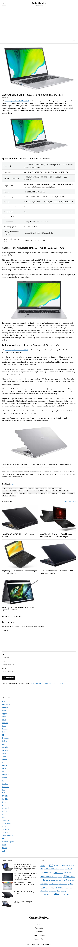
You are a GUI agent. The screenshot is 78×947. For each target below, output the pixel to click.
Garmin (5, 747)
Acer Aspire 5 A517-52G (9, 491)
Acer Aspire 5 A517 (41, 488)
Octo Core (55, 884)
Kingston (5, 774)
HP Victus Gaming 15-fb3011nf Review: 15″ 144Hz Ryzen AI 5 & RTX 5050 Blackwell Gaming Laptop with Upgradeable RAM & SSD (25, 867)
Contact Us (39, 928)
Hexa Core (45, 876)
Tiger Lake (43, 493)
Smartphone (6, 823)
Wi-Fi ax (12, 495)
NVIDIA (5, 796)
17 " (16, 488)
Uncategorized (7, 835)
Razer (4, 817)
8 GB (43, 865)
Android (5, 707)
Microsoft (5, 787)
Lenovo (5, 777)
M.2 (65, 880)
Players (65, 884)
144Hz (63, 865)
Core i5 (44, 872)
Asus (4, 717)
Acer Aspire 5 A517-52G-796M (16, 350)
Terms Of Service (39, 935)
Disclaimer (39, 932)
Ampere (62, 869)
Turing (63, 891)
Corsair (4, 729)
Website (4, 668)
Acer (3, 701)
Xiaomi (4, 848)
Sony (4, 826)
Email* (4, 661)
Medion (5, 784)
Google (4, 753)
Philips (4, 811)
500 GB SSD (23, 488)
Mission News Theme (33, 944)
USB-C (5, 495)
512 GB (31, 488)
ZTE (3, 851)
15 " (4, 488)
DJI (3, 735)
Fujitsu (4, 741)
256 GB (67, 865)
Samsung (5, 820)
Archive (39, 924)
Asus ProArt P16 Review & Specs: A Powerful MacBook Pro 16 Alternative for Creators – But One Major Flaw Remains (25, 876)
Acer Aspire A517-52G (37, 491)
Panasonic (6, 808)
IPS (16, 493)
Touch (58, 891)
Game (4, 744)
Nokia (4, 793)
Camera (5, 723)
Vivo (3, 838)
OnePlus (5, 799)
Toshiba (5, 832)
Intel (4, 768)
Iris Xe (30, 493)
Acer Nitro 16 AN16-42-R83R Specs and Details (25, 893)
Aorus (4, 710)
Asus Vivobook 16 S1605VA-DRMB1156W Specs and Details (24, 883)
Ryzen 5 (48, 888)
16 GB (10, 488)
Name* (4, 654)
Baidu (4, 720)
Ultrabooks (71, 493)
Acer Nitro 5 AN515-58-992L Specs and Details (18, 535)
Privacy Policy (39, 939)
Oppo (4, 802)
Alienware (6, 704)
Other (4, 805)
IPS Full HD (23, 493)
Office (61, 884)
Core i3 (70, 869)
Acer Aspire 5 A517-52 (55, 488)
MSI (3, 790)
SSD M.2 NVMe (66, 888)
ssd (36, 493)
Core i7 (48, 491)
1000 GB (53, 868)
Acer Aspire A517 (23, 491)
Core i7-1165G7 (57, 491)
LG (3, 781)
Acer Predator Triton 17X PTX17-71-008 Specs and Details (56, 571)
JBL (3, 771)
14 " (46, 865)
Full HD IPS (68, 873)
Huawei (5, 765)
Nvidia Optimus (48, 884)
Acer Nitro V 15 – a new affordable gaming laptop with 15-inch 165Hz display (57, 535)
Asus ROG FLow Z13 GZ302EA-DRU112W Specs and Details (24, 902)
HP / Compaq (53, 877)
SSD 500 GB (58, 888)
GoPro (4, 756)
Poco (4, 814)
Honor (4, 759)
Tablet (72, 888)
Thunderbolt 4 (44, 891)
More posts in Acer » (70, 501)
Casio (4, 726)
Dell (3, 732)
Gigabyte (5, 750)
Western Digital (8, 842)
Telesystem (6, 829)
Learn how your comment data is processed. (47, 683)
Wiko (4, 845)
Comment (5, 630)
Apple (4, 713)
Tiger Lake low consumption (57, 493)
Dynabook (5, 738)
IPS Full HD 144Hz (49, 880)
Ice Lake (60, 877)
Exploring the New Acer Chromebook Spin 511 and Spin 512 (19, 571)
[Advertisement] (39, 21)
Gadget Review (39, 3)
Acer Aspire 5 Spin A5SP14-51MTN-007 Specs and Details (18, 608)
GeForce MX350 (7, 493)
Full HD (66, 491)
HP (3, 762)
